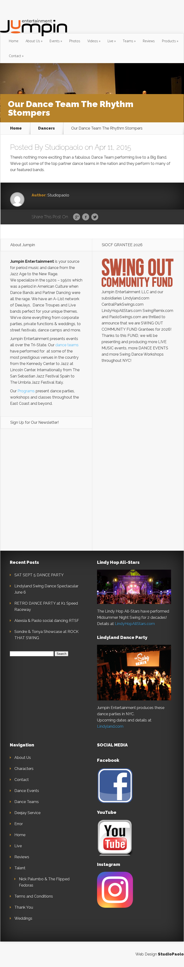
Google (76, 217)
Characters (24, 768)
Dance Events (26, 790)
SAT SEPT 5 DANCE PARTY (39, 575)
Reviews (149, 41)
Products (169, 41)
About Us (33, 41)
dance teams (67, 345)
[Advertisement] (138, 446)
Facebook (85, 217)
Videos (92, 41)
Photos (74, 41)
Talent (19, 868)
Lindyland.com (110, 726)
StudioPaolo (171, 954)
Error (18, 824)
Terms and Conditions (33, 896)
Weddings (23, 918)
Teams (128, 41)
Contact (15, 56)
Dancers (46, 128)
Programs (26, 391)
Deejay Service (27, 813)
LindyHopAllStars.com (135, 623)
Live (110, 41)
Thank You (23, 907)
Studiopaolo (64, 147)
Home (13, 41)
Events (55, 41)
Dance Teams (26, 802)
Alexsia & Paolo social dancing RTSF (46, 620)
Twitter (94, 217)
